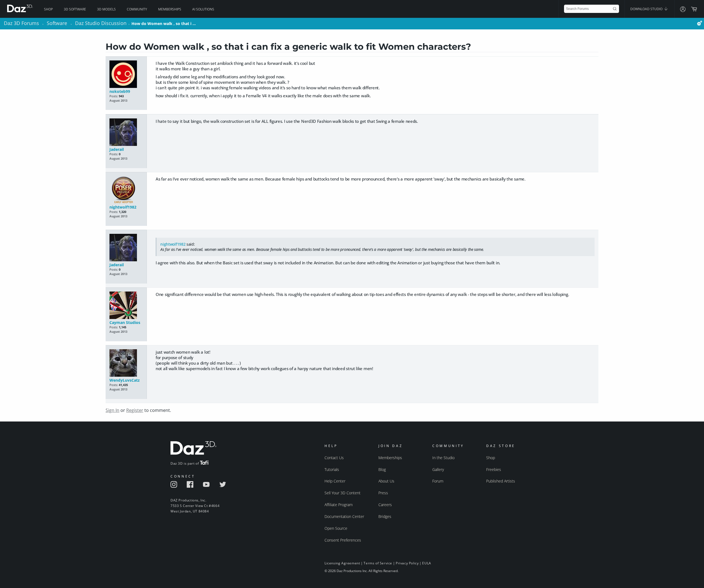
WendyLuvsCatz (124, 380)
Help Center (334, 481)
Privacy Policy (407, 563)
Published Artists (500, 481)
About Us (386, 481)
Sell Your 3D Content (342, 492)
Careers (385, 504)
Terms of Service (378, 563)
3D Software (75, 9)
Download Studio (646, 9)
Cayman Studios (124, 322)
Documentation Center (344, 516)
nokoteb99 (119, 91)
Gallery (438, 469)
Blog (382, 469)
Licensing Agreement (342, 563)
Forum (437, 481)
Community (137, 9)
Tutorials (331, 469)
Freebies (493, 469)
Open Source (335, 528)
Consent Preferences (342, 540)
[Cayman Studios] (126, 306)
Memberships (169, 9)
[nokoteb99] (126, 74)
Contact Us (334, 457)
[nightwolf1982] (126, 190)
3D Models (106, 9)
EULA (426, 563)
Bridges (384, 516)
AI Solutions (203, 9)
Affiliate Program (338, 504)
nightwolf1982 (122, 207)
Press (383, 492)
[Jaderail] (126, 132)
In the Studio (443, 457)
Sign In (112, 410)
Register (134, 410)
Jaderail (116, 149)
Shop (48, 9)
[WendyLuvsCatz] (126, 363)
